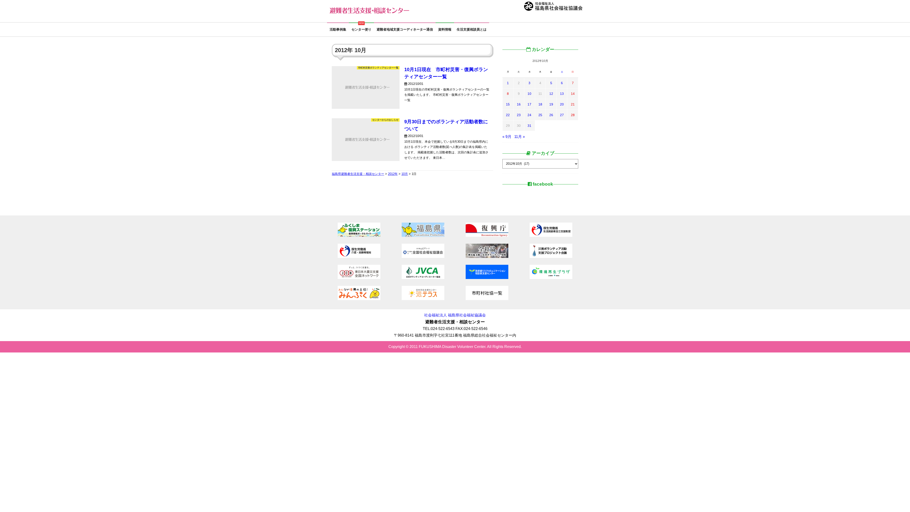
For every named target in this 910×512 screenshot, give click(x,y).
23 (519, 115)
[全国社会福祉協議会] (423, 257)
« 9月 (506, 137)
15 (508, 104)
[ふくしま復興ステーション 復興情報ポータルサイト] (359, 235)
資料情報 (444, 29)
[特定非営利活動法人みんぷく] (359, 299)
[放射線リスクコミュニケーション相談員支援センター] (487, 278)
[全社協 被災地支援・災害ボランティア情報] (487, 257)
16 (519, 104)
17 (529, 104)
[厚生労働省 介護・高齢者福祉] (359, 257)
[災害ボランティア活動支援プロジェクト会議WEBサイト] (551, 257)
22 (508, 115)
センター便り (361, 29)
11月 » (519, 137)
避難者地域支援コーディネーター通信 (405, 29)
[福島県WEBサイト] (423, 235)
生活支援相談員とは (472, 29)
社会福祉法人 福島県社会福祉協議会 (455, 315)
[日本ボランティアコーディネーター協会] (423, 278)
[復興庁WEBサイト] (487, 235)
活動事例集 (338, 29)
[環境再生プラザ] (551, 278)
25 (540, 115)
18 (540, 104)
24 (529, 115)
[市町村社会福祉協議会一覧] (487, 299)
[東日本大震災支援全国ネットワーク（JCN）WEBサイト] (359, 278)
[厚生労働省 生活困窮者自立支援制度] (551, 235)
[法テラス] (423, 299)
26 (551, 115)
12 (551, 94)
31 (529, 126)
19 (551, 104)
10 (529, 94)
